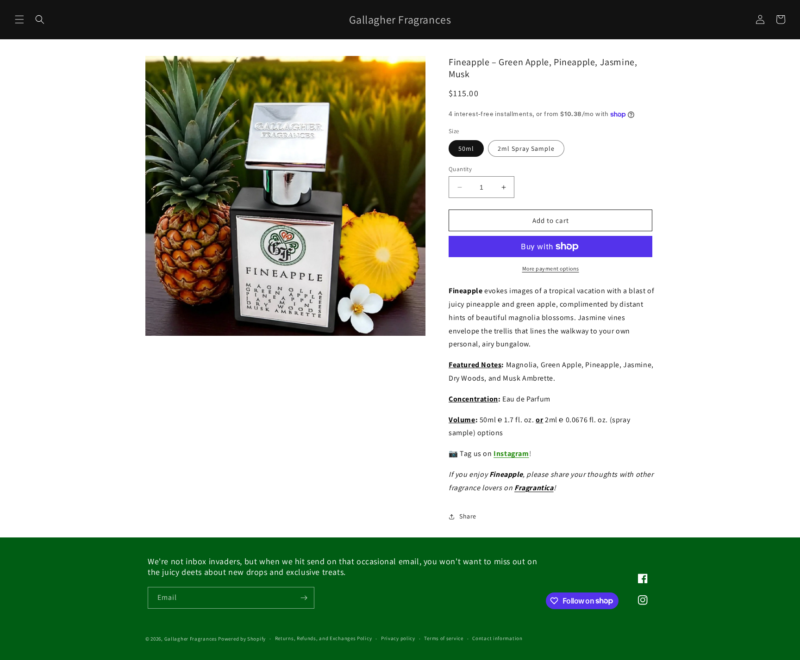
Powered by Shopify (242, 638)
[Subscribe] (304, 598)
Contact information (497, 638)
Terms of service (443, 638)
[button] (19, 19)
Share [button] (467, 516)
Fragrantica (534, 488)
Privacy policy (398, 638)
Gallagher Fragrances (190, 638)
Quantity (460, 169)
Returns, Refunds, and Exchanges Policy (323, 638)
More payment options (550, 268)
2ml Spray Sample (526, 148)
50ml (466, 148)
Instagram (511, 453)
